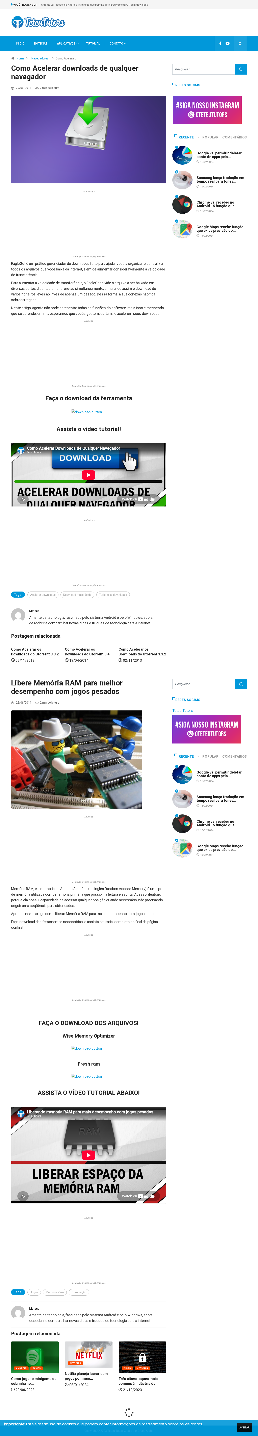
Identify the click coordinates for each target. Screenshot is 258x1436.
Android (202, 149)
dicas (87, 1368)
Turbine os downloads (113, 594)
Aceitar (244, 1427)
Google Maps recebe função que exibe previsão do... (220, 229)
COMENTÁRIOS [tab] (235, 137)
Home (20, 58)
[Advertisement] (173, 26)
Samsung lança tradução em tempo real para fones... (220, 179)
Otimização (79, 1292)
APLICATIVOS (66, 43)
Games (158, 1368)
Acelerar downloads (43, 594)
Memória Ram (55, 1292)
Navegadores (39, 58)
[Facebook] (220, 43)
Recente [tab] (186, 137)
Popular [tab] (210, 137)
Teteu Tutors (182, 710)
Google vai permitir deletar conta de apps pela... (219, 155)
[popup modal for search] (240, 43)
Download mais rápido (77, 594)
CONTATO (116, 43)
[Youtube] (228, 43)
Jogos (34, 1292)
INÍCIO (20, 43)
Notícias (35, 1363)
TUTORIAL (93, 43)
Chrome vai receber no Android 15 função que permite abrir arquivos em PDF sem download (94, 4)
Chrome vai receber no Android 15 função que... (217, 204)
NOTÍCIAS (40, 43)
